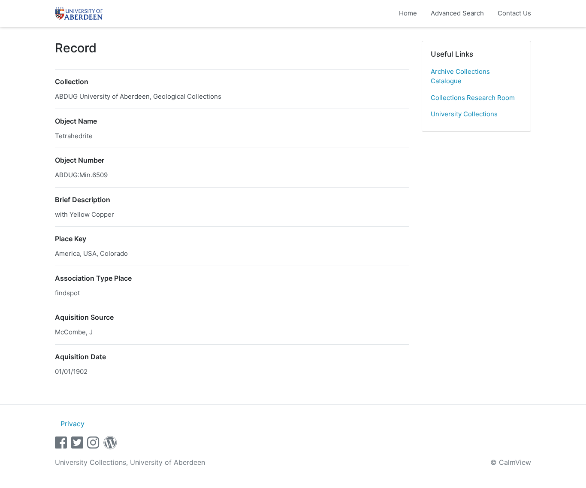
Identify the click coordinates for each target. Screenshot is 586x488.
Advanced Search (457, 13)
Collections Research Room (473, 98)
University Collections (464, 114)
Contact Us (514, 13)
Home (408, 13)
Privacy (72, 423)
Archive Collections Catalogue (460, 76)
